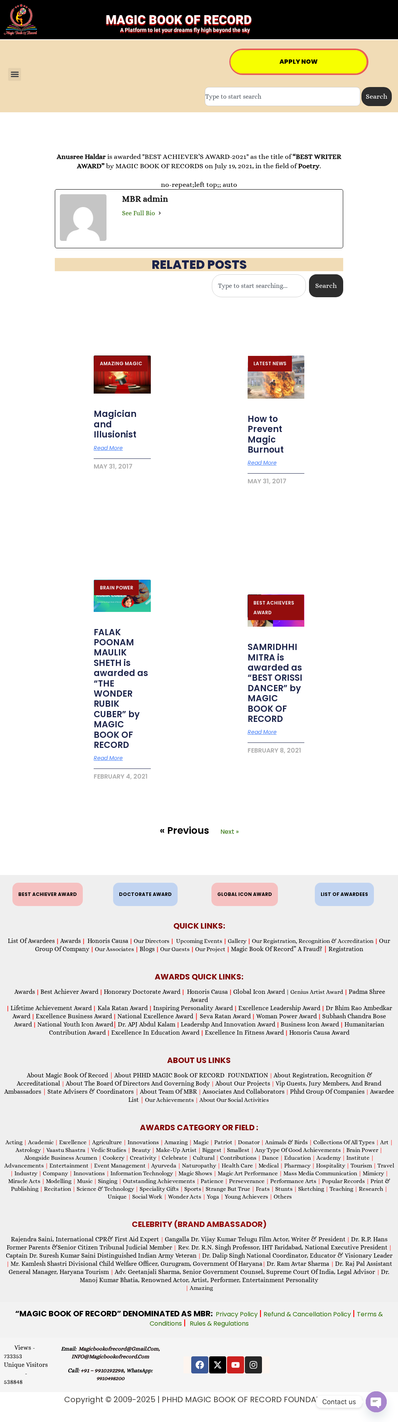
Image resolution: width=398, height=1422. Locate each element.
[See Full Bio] (159, 213)
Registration (345, 949)
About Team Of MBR (168, 1091)
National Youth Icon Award (77, 1024)
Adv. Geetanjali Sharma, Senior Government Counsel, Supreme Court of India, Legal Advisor (246, 1272)
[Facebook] (199, 1364)
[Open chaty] (376, 1401)
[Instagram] (253, 1364)
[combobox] (282, 96)
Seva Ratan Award (224, 1016)
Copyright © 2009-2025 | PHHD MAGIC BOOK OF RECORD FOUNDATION (199, 1399)
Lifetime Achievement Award (51, 1008)
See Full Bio (138, 213)
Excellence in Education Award (155, 1032)
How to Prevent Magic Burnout (266, 434)
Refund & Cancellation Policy (308, 1314)
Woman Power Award (286, 1016)
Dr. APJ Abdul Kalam (146, 1024)
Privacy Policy (237, 1314)
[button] (14, 74)
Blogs (147, 949)
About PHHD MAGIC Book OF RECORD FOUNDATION (191, 1075)
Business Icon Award (310, 1024)
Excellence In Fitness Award (244, 1032)
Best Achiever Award (69, 991)
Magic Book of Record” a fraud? (279, 949)
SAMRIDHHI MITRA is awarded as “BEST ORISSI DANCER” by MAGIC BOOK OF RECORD (275, 683)
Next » (229, 831)
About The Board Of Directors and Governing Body (138, 1083)
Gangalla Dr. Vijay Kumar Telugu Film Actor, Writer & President (255, 1239)
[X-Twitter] (217, 1364)
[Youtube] (235, 1364)
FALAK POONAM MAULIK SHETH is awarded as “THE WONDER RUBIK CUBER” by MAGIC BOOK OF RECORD (121, 688)
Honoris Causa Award (319, 1032)
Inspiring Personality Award (193, 1008)
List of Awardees (31, 941)
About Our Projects (242, 1083)
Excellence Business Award (74, 1016)
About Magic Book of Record (70, 1075)
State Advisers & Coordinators (93, 1091)
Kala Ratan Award (122, 1008)
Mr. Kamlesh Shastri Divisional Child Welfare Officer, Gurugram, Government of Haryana (136, 1263)
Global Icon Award (259, 991)
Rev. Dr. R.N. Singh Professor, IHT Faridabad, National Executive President (282, 1247)
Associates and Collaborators (243, 1091)
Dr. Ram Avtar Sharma (298, 1263)
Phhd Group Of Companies (327, 1091)
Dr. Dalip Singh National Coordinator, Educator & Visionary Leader (297, 1255)
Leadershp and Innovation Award (228, 1024)
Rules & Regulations (219, 1323)
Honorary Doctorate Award (142, 991)
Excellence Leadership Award (279, 1008)
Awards (70, 941)
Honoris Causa (107, 941)
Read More (108, 448)
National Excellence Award (157, 1016)
